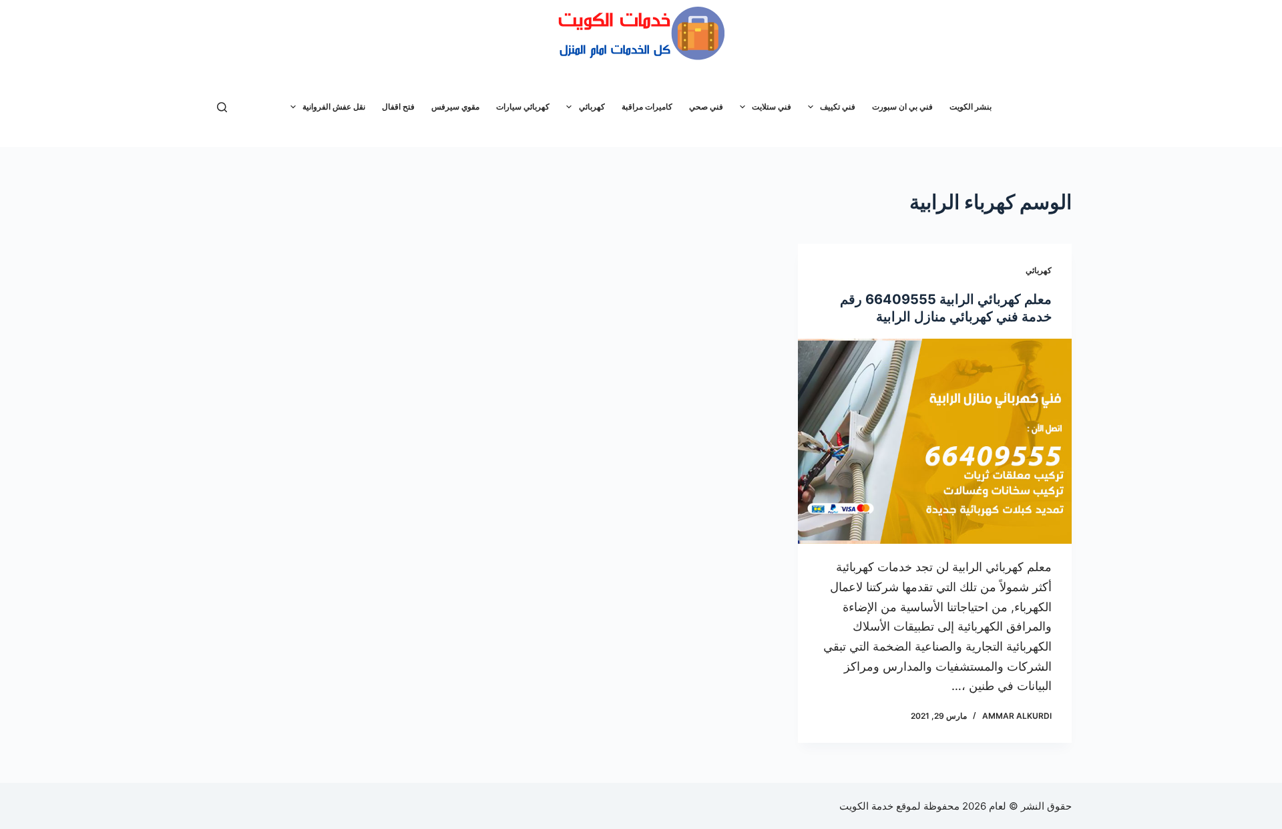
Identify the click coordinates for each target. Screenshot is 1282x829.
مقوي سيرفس (455, 107)
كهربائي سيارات (523, 107)
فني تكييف (837, 107)
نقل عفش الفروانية (333, 107)
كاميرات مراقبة (647, 107)
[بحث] (222, 107)
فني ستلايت (771, 107)
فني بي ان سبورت (902, 107)
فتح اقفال (398, 107)
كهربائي (592, 107)
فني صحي (706, 107)
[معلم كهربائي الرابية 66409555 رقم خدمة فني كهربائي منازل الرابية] (935, 441)
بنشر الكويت (970, 107)
